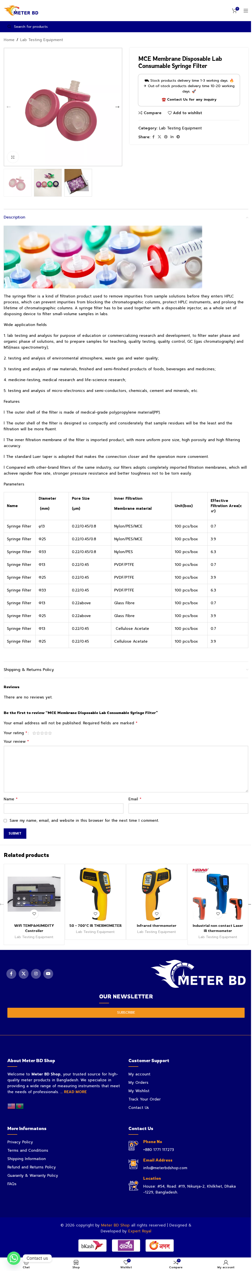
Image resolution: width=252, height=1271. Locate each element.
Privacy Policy (20, 1142)
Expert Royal (139, 1231)
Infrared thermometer (156, 925)
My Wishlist (138, 1091)
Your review (16, 741)
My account (139, 1074)
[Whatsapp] (13, 1258)
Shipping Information (26, 1159)
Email (135, 799)
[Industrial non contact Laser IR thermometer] (217, 894)
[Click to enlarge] (12, 157)
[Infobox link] (186, 1146)
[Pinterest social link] (166, 137)
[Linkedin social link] (172, 137)
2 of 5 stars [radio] (38, 733)
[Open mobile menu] (246, 11)
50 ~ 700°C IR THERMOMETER (95, 925)
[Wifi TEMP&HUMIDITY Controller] (34, 894)
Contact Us (138, 1107)
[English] (11, 1106)
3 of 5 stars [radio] (42, 733)
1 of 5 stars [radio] (34, 733)
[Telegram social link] (178, 137)
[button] (9, 107)
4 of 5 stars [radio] (46, 733)
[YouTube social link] (48, 974)
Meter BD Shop (115, 1225)
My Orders (138, 1082)
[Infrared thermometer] (156, 894)
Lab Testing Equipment (41, 40)
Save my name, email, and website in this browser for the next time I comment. (84, 820)
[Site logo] (21, 10)
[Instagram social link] (36, 974)
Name (11, 799)
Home (9, 40)
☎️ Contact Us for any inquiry (189, 99)
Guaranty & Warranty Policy (32, 1175)
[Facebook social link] (153, 137)
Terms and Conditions (27, 1150)
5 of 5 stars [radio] (50, 733)
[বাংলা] (20, 1106)
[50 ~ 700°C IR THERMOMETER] (95, 894)
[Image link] (198, 973)
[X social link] (159, 137)
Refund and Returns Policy (31, 1167)
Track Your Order (144, 1099)
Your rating (15, 733)
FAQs (11, 1184)
